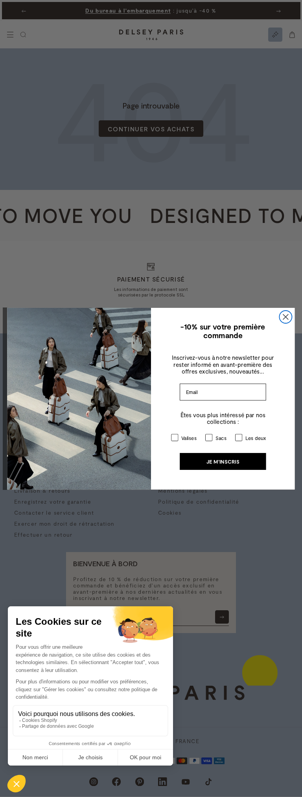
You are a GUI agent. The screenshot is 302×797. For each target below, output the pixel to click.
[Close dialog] (285, 317)
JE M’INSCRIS (222, 461)
